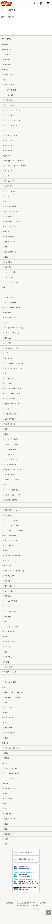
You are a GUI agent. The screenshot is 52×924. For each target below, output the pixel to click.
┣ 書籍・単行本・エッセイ (12, 510)
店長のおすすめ (7, 49)
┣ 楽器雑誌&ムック (9, 252)
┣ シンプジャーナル (9, 399)
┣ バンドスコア (8, 85)
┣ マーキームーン (8, 171)
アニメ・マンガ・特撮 (10, 626)
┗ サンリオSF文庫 (9, 682)
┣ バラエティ (7, 707)
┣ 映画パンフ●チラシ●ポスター (13, 692)
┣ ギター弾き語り (8, 237)
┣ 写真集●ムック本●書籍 (11, 697)
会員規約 (43, 903)
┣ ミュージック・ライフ (11, 110)
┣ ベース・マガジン (9, 191)
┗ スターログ (7, 667)
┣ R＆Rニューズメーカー (11, 333)
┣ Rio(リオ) (6, 176)
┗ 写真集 (5, 758)
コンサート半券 (7, 75)
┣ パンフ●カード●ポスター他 (13, 571)
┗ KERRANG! (8, 277)
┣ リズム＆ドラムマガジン (12, 211)
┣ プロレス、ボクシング (11, 748)
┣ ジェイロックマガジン (11, 348)
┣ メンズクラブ (8, 576)
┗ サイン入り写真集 (10, 480)
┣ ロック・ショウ (8, 105)
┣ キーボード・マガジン (11, 120)
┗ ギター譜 (7, 95)
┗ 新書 (5, 844)
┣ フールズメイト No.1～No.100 (14, 166)
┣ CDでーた (7, 383)
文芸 (3, 677)
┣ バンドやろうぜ (8, 318)
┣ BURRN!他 (7, 186)
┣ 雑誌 (5, 257)
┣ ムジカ (5, 409)
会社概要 (36, 905)
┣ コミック (6, 647)
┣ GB (4, 323)
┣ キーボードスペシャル (11, 221)
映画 (3, 687)
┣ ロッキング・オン (9, 135)
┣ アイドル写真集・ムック (12, 469)
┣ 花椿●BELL (7, 586)
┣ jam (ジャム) (7, 156)
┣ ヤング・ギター (8, 115)
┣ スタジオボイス (8, 728)
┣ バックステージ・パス (11, 394)
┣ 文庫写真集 (8, 474)
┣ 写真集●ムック (8, 616)
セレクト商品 (7, 814)
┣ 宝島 (5, 723)
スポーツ (5, 743)
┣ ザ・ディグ (7, 232)
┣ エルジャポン (8, 591)
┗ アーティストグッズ (10, 282)
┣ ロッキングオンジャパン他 (12, 328)
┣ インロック (7, 130)
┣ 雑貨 (5, 829)
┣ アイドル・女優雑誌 (10, 490)
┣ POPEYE (6, 606)
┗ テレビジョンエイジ (10, 778)
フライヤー (6, 54)
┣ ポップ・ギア (8, 140)
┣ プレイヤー (7, 196)
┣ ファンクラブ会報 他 (10, 439)
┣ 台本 (5, 702)
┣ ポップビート (8, 343)
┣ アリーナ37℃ (8, 313)
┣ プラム (5, 373)
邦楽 (3, 287)
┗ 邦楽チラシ (7, 64)
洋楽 (3, 80)
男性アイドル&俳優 (9, 535)
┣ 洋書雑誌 (6, 267)
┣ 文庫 (5, 839)
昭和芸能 (5, 783)
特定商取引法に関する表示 (26, 903)
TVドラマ (5, 763)
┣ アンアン (6, 581)
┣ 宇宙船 (5, 662)
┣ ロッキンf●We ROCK (11, 307)
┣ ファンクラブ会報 (9, 540)
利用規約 (9, 903)
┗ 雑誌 (5, 621)
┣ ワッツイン (7, 358)
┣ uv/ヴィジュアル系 (10, 414)
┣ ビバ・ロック (8, 100)
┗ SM (5, 505)
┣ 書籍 (5, 247)
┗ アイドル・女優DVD (11, 525)
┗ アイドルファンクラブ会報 (12, 530)
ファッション (7, 566)
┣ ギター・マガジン (9, 125)
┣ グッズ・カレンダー (10, 520)
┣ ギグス (5, 353)
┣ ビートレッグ (8, 216)
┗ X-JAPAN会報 (9, 449)
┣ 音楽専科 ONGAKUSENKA (13, 161)
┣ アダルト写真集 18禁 (11, 495)
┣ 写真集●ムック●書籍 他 (11, 555)
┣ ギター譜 (7, 297)
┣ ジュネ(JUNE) (8, 631)
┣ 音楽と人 (6, 338)
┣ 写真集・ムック (8, 819)
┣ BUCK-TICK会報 (10, 444)
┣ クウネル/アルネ (9, 611)
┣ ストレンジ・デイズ (10, 226)
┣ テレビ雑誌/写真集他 (10, 773)
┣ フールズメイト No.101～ (12, 368)
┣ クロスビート (8, 151)
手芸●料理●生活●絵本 (10, 672)
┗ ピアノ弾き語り (9, 302)
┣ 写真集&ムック (8, 788)
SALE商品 (5, 70)
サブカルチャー (7, 717)
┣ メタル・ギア (8, 145)
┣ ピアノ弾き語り (9, 90)
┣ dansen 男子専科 (9, 601)
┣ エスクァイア (8, 733)
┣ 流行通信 (6, 596)
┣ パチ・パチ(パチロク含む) (12, 363)
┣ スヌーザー (7, 201)
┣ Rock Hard (8, 272)
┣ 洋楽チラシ (7, 59)
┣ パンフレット (8, 262)
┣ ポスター (6, 485)
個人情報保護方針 (22, 905)
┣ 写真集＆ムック (8, 242)
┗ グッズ (5, 561)
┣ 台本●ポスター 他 (9, 768)
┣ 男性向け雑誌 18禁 (9, 500)
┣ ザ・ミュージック (9, 181)
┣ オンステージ (8, 378)
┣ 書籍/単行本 (7, 834)
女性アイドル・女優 (9, 464)
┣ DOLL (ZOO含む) (9, 206)
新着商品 (5, 44)
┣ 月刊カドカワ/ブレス (10, 404)
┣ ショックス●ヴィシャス (11, 388)
